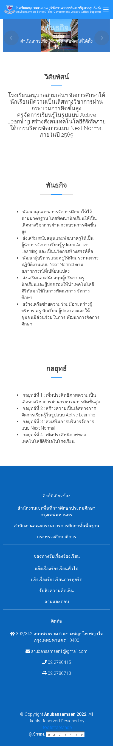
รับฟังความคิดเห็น (56, 590)
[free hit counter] (65, 734)
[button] (11, 38)
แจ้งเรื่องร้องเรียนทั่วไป (56, 568)
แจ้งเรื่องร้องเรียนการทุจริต (56, 579)
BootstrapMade (56, 727)
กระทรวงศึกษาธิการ (56, 536)
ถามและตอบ (56, 601)
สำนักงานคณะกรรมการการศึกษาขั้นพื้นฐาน (56, 525)
